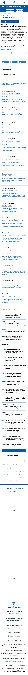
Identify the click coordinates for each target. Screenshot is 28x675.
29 (10, 465)
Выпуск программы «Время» (13, 445)
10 (4, 471)
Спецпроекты (18, 611)
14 (17, 471)
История (11, 93)
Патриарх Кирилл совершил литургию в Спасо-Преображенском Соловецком (15, 374)
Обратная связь (6, 623)
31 (17, 465)
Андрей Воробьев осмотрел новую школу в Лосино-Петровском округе (15, 398)
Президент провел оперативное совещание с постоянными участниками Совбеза (14, 337)
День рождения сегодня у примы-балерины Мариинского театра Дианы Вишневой (14, 300)
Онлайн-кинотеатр (14, 613)
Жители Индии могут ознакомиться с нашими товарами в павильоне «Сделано (15, 382)
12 (10, 471)
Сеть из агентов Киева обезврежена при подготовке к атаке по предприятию (15, 323)
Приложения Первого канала (14, 616)
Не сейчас (19, 10)
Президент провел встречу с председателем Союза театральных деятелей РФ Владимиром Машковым (13, 195)
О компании (9, 611)
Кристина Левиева (6, 49)
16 (23, 471)
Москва (21, 80)
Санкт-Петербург (6, 253)
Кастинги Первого (10, 618)
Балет (3, 250)
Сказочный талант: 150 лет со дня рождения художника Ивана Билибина (14, 100)
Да (10, 10)
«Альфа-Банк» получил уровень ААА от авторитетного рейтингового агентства (15, 422)
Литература (15, 53)
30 (13, 465)
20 (13, 474)
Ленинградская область (14, 162)
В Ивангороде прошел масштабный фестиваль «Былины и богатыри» (13, 166)
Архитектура (5, 77)
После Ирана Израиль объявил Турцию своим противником (13, 359)
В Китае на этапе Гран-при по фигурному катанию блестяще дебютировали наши (14, 438)
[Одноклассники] (14, 62)
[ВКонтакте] (5, 62)
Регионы (4, 162)
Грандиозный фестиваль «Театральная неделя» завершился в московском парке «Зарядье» (13, 180)
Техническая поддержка (19, 623)
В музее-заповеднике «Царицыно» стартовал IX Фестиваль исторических (15, 430)
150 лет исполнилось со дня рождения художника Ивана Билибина (14, 131)
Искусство (12, 77)
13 (13, 471)
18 (7, 474)
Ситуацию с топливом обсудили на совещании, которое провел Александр (14, 351)
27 (4, 465)
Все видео (20, 618)
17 (4, 474)
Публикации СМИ (17, 625)
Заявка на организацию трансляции (14, 661)
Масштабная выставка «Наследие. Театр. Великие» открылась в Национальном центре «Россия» (12, 224)
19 (10, 474)
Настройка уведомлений (14, 628)
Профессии (11, 235)
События (8, 625)
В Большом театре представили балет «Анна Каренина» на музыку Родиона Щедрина (13, 272)
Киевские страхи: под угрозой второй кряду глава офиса (15, 330)
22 (20, 474)
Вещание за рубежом (15, 636)
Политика (11, 190)
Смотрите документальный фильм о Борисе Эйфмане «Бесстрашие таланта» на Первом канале (12, 257)
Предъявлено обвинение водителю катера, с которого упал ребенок (15, 414)
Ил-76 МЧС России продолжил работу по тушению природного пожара (15, 367)
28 (7, 465)
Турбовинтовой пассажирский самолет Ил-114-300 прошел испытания (13, 406)
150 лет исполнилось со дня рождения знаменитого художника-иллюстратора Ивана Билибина (14, 148)
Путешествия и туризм (7, 80)
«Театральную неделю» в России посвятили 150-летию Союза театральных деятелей (12, 209)
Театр (9, 53)
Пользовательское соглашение (14, 620)
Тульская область (16, 56)
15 (20, 471)
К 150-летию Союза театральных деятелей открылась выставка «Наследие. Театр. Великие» (12, 239)
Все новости (14, 450)
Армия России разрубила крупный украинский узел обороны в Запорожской (15, 315)
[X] (22, 62)
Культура (4, 53)
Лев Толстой (23, 53)
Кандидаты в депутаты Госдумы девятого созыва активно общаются (15, 390)
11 (7, 471)
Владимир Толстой (6, 56)
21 (17, 474)
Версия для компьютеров (14, 632)
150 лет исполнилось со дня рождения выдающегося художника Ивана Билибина (14, 114)
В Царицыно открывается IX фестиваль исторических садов (14, 83)
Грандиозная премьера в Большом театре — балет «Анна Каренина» (12, 286)
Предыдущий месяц (3, 461)
